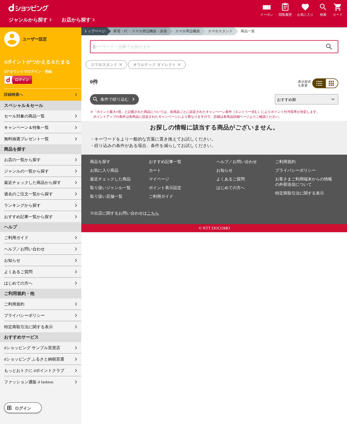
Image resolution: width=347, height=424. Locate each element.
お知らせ (12, 260)
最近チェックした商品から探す (32, 182)
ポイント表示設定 (165, 188)
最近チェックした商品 (110, 179)
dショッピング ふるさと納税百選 (34, 359)
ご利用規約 (14, 304)
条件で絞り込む (114, 99)
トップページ (94, 31)
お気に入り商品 (104, 170)
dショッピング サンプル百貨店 (32, 348)
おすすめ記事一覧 (165, 162)
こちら (153, 213)
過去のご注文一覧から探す (28, 194)
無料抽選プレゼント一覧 (26, 139)
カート (155, 170)
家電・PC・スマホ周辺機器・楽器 (140, 31)
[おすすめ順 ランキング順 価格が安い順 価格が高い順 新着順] (304, 99)
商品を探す (100, 162)
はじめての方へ (18, 283)
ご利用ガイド (16, 237)
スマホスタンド (220, 31)
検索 (329, 47)
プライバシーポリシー (24, 315)
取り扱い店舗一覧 (106, 196)
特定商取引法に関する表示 (28, 327)
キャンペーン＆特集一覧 (26, 127)
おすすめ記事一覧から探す (28, 217)
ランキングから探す (22, 205)
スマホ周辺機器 (187, 31)
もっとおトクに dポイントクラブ (34, 370)
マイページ (159, 179)
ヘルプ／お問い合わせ (24, 249)
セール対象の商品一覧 (24, 116)
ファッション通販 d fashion (28, 382)
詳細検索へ (13, 95)
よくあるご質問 (18, 272)
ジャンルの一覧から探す (26, 171)
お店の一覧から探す (22, 160)
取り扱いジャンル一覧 (110, 188)
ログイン (23, 408)
